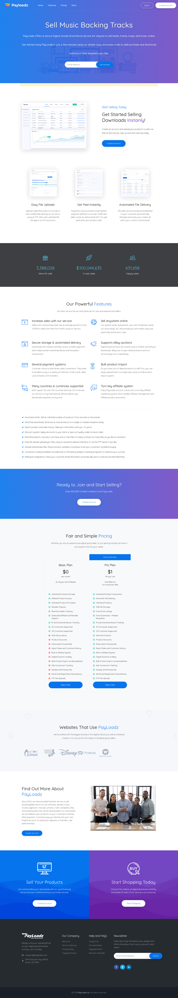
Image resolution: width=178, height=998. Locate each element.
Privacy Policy (68, 949)
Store (74, 5)
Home (40, 5)
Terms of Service (69, 945)
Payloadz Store (95, 949)
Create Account (165, 5)
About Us (66, 941)
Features (52, 5)
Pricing (64, 5)
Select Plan (65, 685)
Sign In (147, 5)
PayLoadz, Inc (84, 992)
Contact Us (93, 941)
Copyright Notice (69, 953)
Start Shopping (133, 903)
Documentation (95, 945)
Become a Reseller (97, 953)
